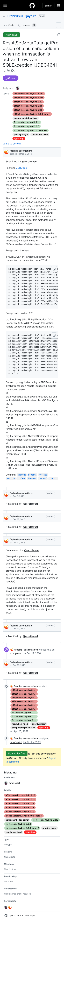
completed (16, 653)
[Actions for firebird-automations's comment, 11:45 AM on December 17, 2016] (58, 516)
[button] (54, 269)
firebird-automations (21, 150)
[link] (24, 649)
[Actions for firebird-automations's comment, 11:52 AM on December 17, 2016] (58, 539)
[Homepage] (32, 5)
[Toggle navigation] (5, 5)
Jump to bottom (12, 143)
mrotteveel (16, 741)
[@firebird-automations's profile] (6, 151)
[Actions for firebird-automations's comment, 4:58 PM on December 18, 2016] (58, 662)
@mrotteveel (29, 161)
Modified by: (23, 503)
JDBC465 (21, 167)
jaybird (31, 16)
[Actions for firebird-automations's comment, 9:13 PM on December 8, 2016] (58, 493)
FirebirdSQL (15, 16)
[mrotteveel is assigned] (17, 88)
